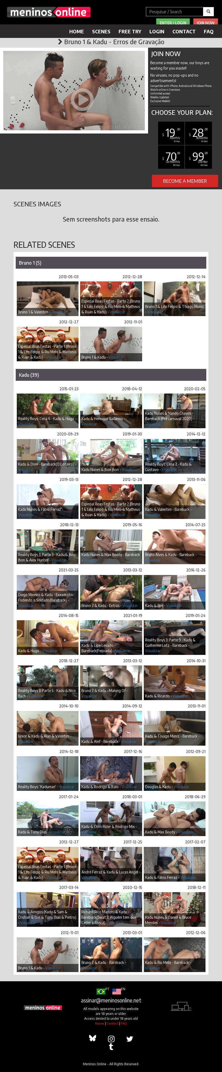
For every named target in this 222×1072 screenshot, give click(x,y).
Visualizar (59, 312)
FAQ (209, 31)
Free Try (130, 31)
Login (156, 31)
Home (76, 31)
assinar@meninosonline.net (111, 1000)
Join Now (205, 23)
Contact (184, 31)
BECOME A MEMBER (185, 181)
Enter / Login (173, 23)
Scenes (101, 31)
